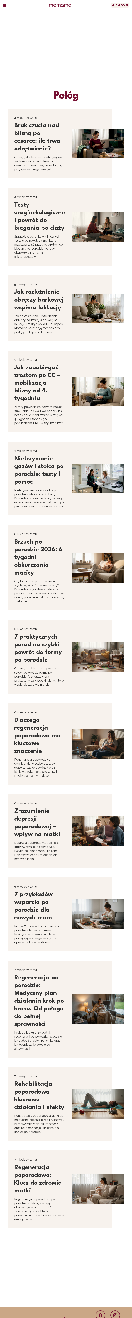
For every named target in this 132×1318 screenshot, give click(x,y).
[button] (5, 5)
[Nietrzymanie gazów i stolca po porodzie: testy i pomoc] (98, 478)
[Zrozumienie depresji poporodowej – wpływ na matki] (98, 831)
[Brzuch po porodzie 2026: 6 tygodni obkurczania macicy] (98, 568)
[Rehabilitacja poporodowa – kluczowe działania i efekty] (98, 1104)
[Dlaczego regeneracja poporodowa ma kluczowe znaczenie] (98, 744)
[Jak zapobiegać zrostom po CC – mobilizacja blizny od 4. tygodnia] (98, 391)
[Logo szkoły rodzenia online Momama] (60, 5)
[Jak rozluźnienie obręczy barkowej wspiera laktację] (98, 308)
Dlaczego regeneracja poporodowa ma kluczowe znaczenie (37, 735)
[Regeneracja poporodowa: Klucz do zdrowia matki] (98, 1189)
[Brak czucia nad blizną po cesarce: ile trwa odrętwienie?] (98, 143)
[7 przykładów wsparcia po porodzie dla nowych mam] (98, 914)
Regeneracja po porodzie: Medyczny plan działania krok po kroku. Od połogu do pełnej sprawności (39, 1001)
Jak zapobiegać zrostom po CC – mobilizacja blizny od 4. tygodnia (37, 383)
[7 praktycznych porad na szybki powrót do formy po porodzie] (98, 657)
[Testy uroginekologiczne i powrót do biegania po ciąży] (98, 227)
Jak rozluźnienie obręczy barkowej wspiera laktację (39, 300)
